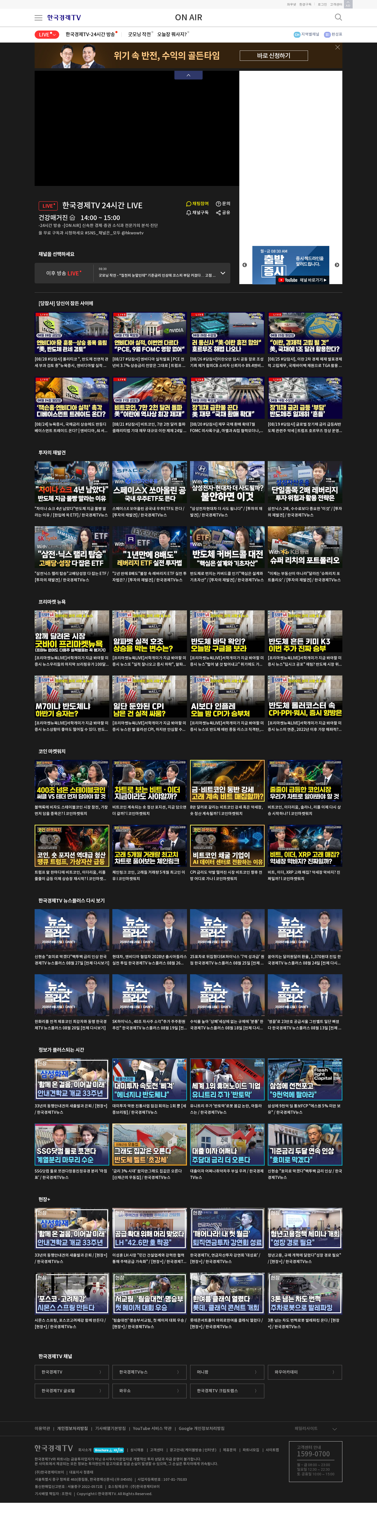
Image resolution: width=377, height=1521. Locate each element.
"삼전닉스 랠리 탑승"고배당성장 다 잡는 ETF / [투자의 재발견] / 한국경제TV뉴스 (72, 577)
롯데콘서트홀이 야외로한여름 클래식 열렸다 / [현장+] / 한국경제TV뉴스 (226, 1323)
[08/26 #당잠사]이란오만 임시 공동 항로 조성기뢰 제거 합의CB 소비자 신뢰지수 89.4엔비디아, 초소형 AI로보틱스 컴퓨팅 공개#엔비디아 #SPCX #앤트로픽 (227, 363)
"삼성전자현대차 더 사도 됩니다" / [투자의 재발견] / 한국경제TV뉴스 (226, 512)
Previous (244, 265)
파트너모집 (251, 1450)
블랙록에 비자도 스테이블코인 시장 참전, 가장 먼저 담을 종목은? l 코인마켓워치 (71, 810)
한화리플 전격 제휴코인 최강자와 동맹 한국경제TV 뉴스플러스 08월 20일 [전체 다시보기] (71, 1025)
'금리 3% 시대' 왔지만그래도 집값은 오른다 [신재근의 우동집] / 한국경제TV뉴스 (147, 1174)
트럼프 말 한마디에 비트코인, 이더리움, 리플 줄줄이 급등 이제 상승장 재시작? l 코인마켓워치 (71, 876)
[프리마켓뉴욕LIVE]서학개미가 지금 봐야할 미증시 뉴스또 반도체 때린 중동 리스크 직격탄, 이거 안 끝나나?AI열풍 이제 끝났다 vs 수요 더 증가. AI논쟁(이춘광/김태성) (227, 727)
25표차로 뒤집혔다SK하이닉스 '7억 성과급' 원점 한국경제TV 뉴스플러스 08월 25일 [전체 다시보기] (227, 961)
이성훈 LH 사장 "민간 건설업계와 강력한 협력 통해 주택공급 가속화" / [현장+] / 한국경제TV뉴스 (149, 1259)
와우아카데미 (286, 1372)
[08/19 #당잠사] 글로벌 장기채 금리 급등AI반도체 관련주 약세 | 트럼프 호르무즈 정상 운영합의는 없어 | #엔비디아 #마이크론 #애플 (304, 428)
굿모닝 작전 (139, 34)
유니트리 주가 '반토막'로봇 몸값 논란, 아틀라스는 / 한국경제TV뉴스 (226, 1109)
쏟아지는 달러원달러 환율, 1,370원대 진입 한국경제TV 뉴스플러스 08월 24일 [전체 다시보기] (304, 961)
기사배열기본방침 (110, 1428)
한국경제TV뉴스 (133, 1372)
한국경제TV (52, 1372)
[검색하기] (338, 17)
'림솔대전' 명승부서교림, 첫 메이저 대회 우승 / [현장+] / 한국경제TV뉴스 (149, 1323)
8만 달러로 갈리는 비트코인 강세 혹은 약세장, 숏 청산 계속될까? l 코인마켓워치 (226, 810)
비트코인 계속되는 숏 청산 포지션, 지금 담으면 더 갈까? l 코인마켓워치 (149, 810)
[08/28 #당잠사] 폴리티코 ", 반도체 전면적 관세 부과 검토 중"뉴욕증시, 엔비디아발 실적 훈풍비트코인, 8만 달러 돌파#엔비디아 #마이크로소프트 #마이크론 (71, 363)
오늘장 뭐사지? (172, 34)
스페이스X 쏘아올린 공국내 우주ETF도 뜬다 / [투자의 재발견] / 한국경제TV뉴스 (148, 512)
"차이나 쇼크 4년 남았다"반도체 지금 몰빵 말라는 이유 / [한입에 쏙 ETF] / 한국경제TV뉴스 (71, 512)
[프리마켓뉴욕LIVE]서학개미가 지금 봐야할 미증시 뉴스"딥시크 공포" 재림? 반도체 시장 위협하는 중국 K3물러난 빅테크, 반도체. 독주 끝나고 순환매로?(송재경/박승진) (305, 662)
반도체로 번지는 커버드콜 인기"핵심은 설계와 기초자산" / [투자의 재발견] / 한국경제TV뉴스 (227, 577)
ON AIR (188, 18)
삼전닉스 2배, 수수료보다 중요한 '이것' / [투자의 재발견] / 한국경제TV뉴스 (305, 512)
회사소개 (85, 1450)
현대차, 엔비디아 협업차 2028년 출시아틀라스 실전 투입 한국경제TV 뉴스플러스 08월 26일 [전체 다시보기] (149, 961)
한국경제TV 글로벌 (58, 1391)
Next (337, 265)
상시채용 (137, 1450)
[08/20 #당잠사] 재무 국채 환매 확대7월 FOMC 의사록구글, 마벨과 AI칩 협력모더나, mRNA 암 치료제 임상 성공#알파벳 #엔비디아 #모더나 (226, 428)
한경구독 (305, 4)
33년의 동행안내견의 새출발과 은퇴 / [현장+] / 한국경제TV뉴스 (71, 1109)
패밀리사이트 (306, 1428)
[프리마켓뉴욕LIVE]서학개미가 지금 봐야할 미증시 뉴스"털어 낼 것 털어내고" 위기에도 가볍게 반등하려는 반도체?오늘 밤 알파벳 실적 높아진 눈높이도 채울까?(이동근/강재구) (227, 662)
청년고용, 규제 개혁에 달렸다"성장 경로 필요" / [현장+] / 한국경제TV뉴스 (304, 1258)
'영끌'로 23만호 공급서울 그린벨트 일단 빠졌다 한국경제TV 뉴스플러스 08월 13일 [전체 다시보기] (305, 1025)
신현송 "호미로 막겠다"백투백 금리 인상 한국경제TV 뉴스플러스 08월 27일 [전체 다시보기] (72, 960)
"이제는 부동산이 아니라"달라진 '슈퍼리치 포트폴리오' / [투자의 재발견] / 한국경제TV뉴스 (304, 577)
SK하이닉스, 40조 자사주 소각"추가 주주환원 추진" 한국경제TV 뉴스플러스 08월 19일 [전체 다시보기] (148, 1025)
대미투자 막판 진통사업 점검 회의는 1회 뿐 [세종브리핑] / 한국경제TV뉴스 (149, 1109)
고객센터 (336, 4)
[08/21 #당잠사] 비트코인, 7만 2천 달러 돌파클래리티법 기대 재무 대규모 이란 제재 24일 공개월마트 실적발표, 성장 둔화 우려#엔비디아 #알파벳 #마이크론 (149, 428)
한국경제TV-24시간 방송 (90, 34)
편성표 (337, 34)
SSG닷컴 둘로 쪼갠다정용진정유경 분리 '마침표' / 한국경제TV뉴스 (71, 1174)
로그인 (322, 4)
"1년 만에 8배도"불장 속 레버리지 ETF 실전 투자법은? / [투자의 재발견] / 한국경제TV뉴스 (149, 577)
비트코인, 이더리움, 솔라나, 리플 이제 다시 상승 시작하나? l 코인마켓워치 (304, 810)
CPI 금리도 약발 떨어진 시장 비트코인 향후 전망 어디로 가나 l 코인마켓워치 (226, 875)
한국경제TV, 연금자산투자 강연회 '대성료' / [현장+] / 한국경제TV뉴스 (225, 1258)
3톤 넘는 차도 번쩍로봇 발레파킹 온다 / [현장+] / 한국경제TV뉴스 (304, 1323)
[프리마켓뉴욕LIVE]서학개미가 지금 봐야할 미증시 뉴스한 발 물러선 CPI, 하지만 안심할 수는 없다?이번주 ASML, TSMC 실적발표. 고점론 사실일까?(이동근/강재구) (149, 727)
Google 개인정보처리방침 (202, 1428)
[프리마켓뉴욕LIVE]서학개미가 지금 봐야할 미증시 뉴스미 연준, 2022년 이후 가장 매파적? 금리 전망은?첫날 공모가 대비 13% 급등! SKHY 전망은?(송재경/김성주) (305, 727)
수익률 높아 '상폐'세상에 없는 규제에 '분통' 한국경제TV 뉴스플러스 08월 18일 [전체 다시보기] (226, 1025)
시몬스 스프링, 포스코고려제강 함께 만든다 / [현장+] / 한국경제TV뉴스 (70, 1323)
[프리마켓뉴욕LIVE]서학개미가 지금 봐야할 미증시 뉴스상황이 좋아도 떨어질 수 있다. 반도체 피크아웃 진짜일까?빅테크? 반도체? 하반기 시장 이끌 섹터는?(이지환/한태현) (71, 727)
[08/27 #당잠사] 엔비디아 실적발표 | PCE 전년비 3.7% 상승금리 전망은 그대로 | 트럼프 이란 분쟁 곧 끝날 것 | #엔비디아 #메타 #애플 (149, 363)
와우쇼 (125, 1391)
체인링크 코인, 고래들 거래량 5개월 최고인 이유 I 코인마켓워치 (148, 875)
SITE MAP (38, 18)
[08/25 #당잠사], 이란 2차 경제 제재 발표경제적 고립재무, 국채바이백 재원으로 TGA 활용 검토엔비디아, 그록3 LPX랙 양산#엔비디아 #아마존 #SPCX (305, 363)
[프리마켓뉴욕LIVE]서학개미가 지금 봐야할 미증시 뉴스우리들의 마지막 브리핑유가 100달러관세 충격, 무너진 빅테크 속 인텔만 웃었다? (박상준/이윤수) (72, 662)
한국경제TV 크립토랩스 (217, 1391)
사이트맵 (272, 1450)
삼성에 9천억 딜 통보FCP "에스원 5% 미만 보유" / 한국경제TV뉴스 (304, 1109)
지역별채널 (310, 34)
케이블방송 (193, 1450)
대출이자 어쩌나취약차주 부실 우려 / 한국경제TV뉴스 (227, 1174)
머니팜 (203, 1372)
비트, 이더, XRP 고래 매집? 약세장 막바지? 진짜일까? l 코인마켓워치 (304, 875)
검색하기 (338, 17)
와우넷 (291, 4)
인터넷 (209, 1450)
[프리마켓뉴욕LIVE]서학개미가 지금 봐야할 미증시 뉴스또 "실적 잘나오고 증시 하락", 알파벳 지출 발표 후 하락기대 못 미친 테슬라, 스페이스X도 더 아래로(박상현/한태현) (149, 662)
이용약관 (42, 1428)
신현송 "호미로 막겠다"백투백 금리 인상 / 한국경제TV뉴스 (305, 1174)
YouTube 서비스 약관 (152, 1428)
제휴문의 (229, 1450)
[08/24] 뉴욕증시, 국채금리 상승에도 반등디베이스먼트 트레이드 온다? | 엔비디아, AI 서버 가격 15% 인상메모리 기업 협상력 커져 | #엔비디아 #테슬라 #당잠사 (71, 428)
